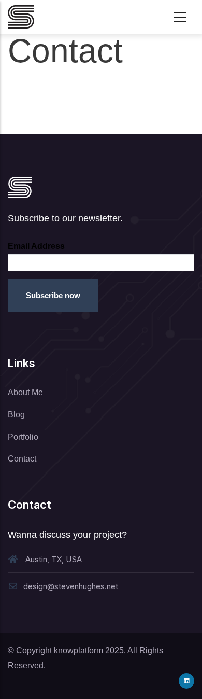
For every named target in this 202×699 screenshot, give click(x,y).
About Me (25, 392)
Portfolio (23, 436)
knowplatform (78, 650)
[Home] (21, 17)
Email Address (36, 246)
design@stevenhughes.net (70, 586)
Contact (22, 458)
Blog (16, 414)
